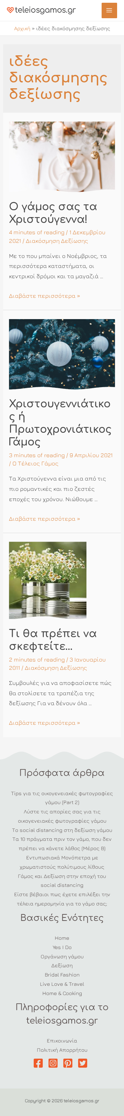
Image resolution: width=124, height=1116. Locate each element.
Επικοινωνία (62, 1040)
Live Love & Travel (62, 984)
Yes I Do (62, 947)
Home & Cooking (62, 993)
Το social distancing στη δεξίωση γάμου (62, 830)
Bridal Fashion (62, 974)
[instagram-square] (54, 1063)
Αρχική (22, 28)
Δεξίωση (62, 965)
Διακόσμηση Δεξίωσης (57, 240)
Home (62, 938)
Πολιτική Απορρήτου (62, 1050)
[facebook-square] (39, 1063)
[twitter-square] (84, 1063)
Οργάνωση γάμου (62, 956)
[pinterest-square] (69, 1063)
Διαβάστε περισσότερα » (44, 295)
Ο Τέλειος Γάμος (35, 463)
